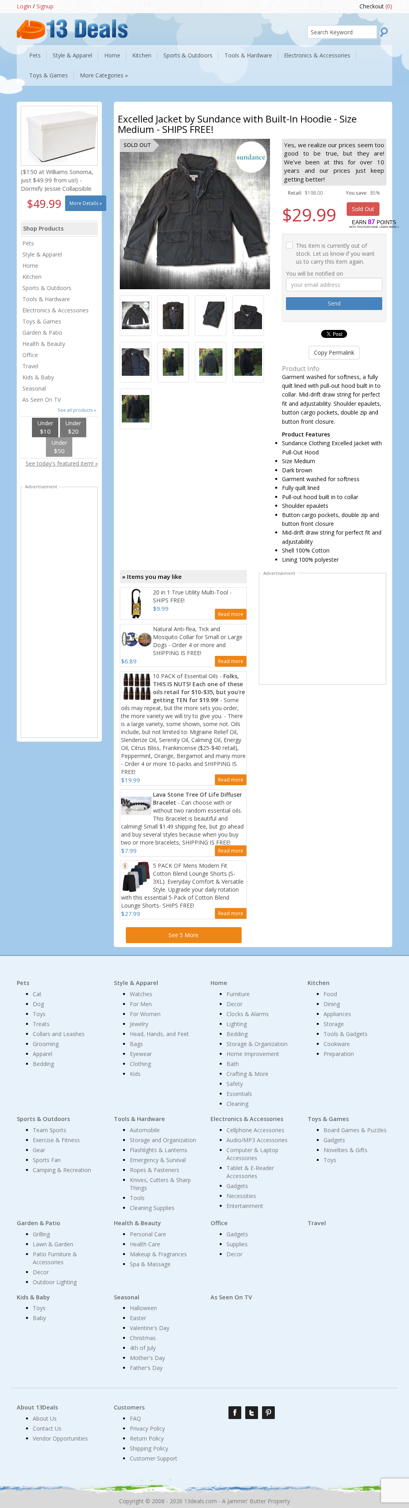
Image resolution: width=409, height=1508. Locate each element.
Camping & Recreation (62, 1170)
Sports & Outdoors (46, 288)
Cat (37, 994)
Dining (332, 1004)
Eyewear (141, 1054)
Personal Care (148, 1234)
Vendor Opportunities (60, 1438)
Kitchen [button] (141, 55)
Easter (138, 1318)
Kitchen (32, 276)
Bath (232, 1064)
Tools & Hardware (46, 299)
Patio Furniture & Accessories (55, 1258)
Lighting (236, 1024)
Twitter (251, 1412)
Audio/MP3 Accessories (257, 1140)
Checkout (375, 6)
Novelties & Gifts (345, 1150)
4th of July (143, 1348)
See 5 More (184, 935)
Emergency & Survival (158, 1160)
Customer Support (153, 1458)
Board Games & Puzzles (355, 1130)
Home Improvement (252, 1054)
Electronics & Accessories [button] (317, 55)
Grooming (46, 1044)
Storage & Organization (257, 1044)
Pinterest (268, 1412)
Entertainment (244, 1206)
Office (30, 355)
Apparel (42, 1054)
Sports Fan (47, 1160)
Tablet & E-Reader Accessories (250, 1172)
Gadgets (237, 1186)
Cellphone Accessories (255, 1130)
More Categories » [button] (104, 75)
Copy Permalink (334, 352)
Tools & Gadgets (345, 1034)
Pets (28, 243)
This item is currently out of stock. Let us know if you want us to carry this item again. (335, 253)
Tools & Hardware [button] (248, 55)
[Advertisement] (323, 630)
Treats (41, 1024)
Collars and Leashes (59, 1034)
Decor (234, 1004)
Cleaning (237, 1103)
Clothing (140, 1064)
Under (45, 427)
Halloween (143, 1308)
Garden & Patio (42, 332)
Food (330, 994)
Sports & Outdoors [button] (187, 55)
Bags (136, 1044)
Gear (39, 1150)
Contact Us (47, 1428)
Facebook (234, 1412)
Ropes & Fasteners (154, 1170)
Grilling (41, 1234)
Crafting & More (247, 1074)
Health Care (145, 1244)
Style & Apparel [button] (72, 55)
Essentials (239, 1093)
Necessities (241, 1196)
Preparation (339, 1054)
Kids (135, 1074)
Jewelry (139, 1024)
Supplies (237, 1244)
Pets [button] (35, 55)
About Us (45, 1418)
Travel (30, 366)
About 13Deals (37, 1407)
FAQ (135, 1418)
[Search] (384, 32)
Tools (137, 1198)
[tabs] (135, 315)
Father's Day (146, 1368)
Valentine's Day (149, 1328)
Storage (334, 1024)
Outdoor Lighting (55, 1282)
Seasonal (34, 388)
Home (30, 265)
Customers (129, 1407)
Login (24, 6)
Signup (45, 6)
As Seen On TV (41, 399)
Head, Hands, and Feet (159, 1034)
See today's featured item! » (62, 463)
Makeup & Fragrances (158, 1254)
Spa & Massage (150, 1264)
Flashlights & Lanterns (158, 1150)
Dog (38, 1004)
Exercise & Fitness (56, 1140)
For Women (145, 1014)
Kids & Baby (38, 377)
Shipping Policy (149, 1448)
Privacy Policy (147, 1428)
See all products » (77, 410)
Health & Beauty (43, 343)
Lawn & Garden (53, 1244)
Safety (234, 1084)
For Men (141, 1004)
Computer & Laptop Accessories (252, 1154)
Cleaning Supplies (152, 1208)
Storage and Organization (163, 1140)
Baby (39, 1318)
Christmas (143, 1338)
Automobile (145, 1130)
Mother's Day (147, 1358)
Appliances (337, 1014)
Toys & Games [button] (48, 75)
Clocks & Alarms (247, 1014)
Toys (39, 1014)
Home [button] (112, 55)
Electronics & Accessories (55, 310)
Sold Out (363, 209)
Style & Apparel (42, 254)
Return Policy (147, 1438)
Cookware (337, 1044)
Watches (141, 994)
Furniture (238, 994)
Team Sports (49, 1130)
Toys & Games (41, 321)
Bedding (43, 1064)
